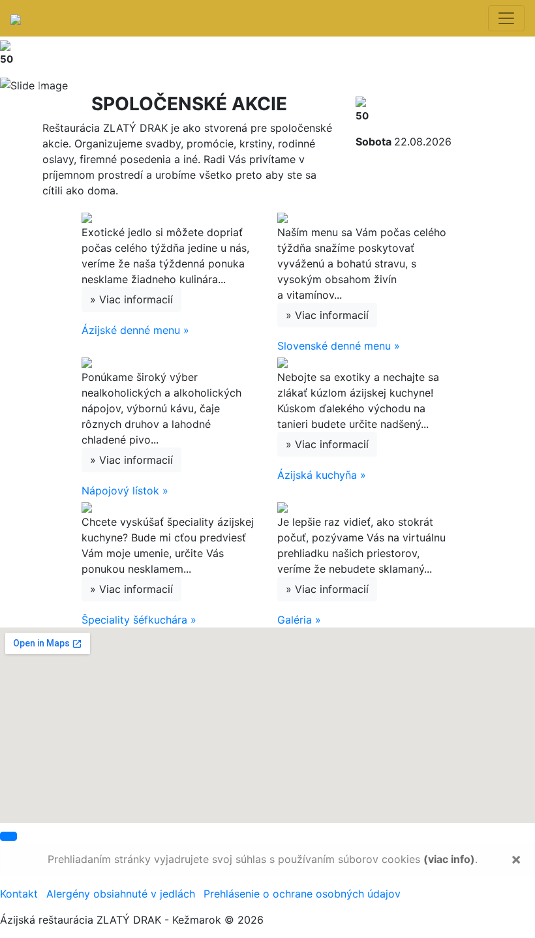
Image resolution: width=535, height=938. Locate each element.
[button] (40, 85)
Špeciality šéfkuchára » (139, 619)
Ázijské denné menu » (135, 330)
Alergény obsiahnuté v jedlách (120, 893)
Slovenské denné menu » (338, 345)
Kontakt (19, 893)
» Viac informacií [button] (131, 299)
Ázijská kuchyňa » (321, 474)
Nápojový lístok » (125, 490)
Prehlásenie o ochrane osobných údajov (302, 893)
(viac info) (449, 859)
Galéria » (299, 619)
